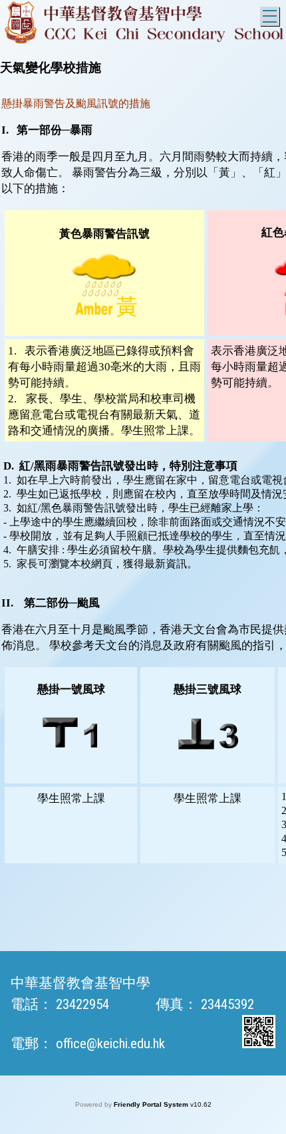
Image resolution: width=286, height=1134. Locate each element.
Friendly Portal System (152, 1104)
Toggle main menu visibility (269, 16)
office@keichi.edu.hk (110, 1044)
